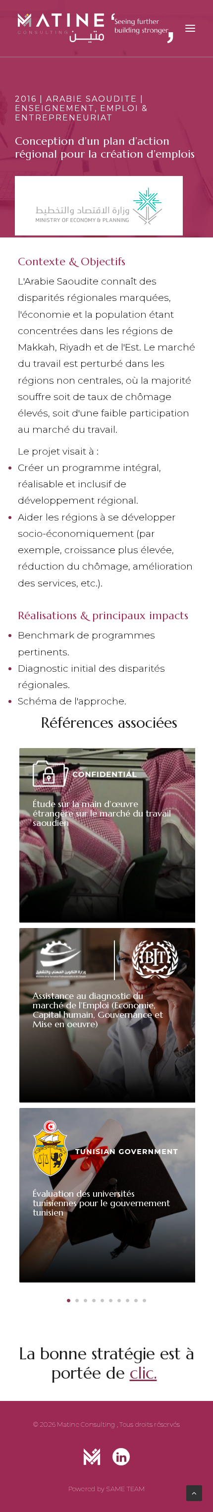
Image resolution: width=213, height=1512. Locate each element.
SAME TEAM (125, 1489)
